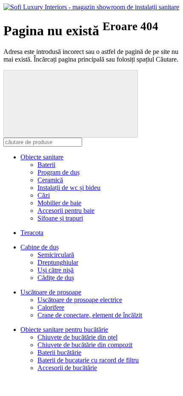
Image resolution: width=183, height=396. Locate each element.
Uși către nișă (55, 270)
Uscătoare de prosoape (50, 292)
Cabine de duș (39, 247)
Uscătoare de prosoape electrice (79, 299)
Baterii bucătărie (59, 352)
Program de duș (58, 172)
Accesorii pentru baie (65, 210)
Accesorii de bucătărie (67, 367)
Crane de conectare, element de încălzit (89, 315)
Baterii (46, 164)
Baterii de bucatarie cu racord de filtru (88, 360)
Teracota (31, 232)
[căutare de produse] (70, 104)
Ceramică (50, 180)
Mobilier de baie (59, 202)
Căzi (43, 195)
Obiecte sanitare (41, 157)
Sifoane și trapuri (60, 218)
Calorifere (50, 307)
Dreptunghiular (57, 262)
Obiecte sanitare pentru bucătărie (64, 329)
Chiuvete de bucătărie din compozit (84, 344)
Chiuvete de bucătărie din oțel (77, 337)
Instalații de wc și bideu (68, 187)
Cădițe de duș (55, 277)
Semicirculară (55, 254)
